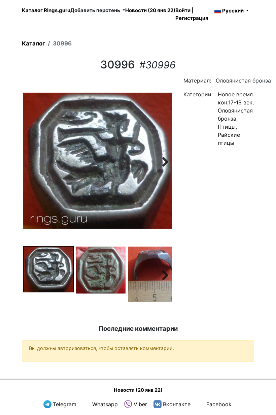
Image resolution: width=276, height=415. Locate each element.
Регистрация (191, 18)
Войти (183, 10)
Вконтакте (177, 404)
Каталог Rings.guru (46, 10)
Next (162, 160)
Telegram (64, 404)
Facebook (219, 404)
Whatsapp (105, 404)
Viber (140, 404)
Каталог (33, 43)
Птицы (227, 126)
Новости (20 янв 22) (150, 10)
